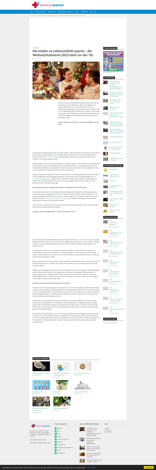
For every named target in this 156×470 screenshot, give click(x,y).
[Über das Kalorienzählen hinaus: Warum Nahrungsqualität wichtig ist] (105, 113)
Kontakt (107, 428)
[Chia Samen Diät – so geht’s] (41, 366)
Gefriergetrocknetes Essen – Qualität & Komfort (115, 101)
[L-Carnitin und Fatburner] (105, 137)
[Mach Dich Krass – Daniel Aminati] (105, 199)
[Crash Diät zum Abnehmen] (105, 221)
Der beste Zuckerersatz (81, 392)
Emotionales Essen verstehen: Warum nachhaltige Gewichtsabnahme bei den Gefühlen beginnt (115, 85)
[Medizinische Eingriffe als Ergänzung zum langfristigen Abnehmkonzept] (82, 439)
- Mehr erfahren (91, 468)
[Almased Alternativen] (105, 280)
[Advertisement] (78, 32)
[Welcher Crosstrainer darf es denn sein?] (41, 401)
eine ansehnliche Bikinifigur (85, 240)
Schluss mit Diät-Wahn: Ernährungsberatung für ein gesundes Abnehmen (116, 123)
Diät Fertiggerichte (114, 153)
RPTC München (107, 72)
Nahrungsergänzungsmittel (66, 11)
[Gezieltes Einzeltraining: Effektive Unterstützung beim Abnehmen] (105, 93)
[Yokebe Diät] (62, 385)
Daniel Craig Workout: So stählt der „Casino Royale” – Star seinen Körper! (116, 131)
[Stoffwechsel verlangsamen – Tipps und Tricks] (62, 366)
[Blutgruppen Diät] (41, 385)
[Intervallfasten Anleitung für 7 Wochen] (105, 159)
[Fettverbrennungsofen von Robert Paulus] (105, 148)
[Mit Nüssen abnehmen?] (105, 143)
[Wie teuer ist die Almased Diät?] (105, 308)
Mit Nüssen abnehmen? (116, 142)
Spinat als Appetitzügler (60, 408)
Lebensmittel (51, 11)
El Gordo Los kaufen (51, 157)
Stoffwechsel (84, 11)
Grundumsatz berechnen (110, 323)
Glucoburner (112, 180)
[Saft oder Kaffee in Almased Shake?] (105, 270)
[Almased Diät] (105, 170)
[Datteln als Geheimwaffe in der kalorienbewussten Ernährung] (82, 454)
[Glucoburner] (105, 181)
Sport (77, 11)
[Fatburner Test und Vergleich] (105, 210)
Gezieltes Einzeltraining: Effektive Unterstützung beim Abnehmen (116, 94)
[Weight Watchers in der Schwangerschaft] (105, 231)
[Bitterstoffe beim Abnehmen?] (105, 108)
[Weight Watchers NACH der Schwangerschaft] (105, 251)
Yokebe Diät (57, 392)
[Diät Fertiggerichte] (105, 153)
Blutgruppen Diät (37, 392)
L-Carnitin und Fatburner (116, 137)
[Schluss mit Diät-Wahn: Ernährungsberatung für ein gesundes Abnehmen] (105, 122)
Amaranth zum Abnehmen (82, 373)
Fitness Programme (40, 11)
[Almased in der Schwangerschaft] (105, 288)
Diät (31, 11)
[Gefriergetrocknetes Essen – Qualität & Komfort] (105, 100)
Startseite (33, 15)
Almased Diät (113, 169)
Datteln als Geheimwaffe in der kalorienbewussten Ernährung (93, 455)
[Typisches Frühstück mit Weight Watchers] (105, 241)
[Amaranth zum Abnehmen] (82, 366)
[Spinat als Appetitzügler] (62, 401)
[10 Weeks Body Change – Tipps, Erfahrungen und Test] (105, 192)
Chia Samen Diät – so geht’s (40, 373)
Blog (91, 11)
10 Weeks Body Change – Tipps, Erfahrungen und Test (116, 193)
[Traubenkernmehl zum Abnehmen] (105, 186)
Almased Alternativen (115, 281)
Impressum (108, 430)
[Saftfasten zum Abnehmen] (105, 205)
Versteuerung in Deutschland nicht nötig (56, 198)
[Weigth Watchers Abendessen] (105, 261)
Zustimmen (148, 467)
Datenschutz (108, 432)
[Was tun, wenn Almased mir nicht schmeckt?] (105, 298)
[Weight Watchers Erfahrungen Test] (105, 175)
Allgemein (35, 47)
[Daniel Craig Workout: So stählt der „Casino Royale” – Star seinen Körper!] (105, 130)
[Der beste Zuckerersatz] (82, 385)
